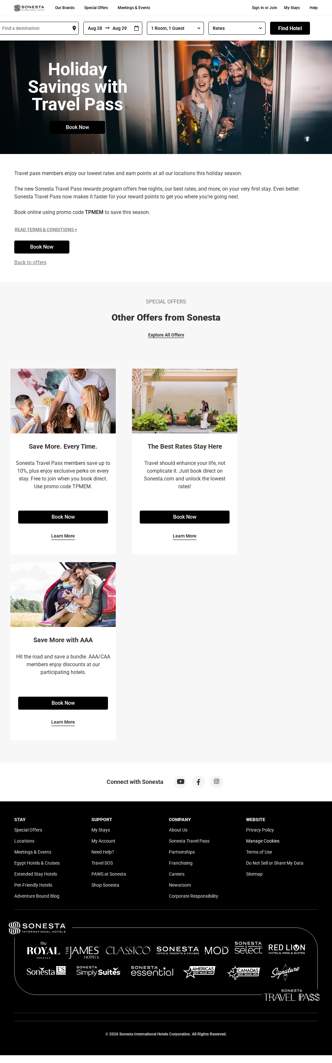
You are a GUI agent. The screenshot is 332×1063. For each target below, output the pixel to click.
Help (314, 8)
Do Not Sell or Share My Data (274, 863)
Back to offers (30, 262)
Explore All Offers (166, 334)
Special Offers (96, 8)
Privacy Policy (260, 830)
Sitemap (254, 874)
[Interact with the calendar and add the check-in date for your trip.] (136, 28)
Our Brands (65, 8)
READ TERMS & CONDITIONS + (46, 229)
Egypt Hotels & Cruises (37, 863)
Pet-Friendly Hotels (33, 885)
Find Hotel (290, 28)
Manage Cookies (262, 841)
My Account (103, 841)
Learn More (63, 535)
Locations (24, 841)
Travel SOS (102, 863)
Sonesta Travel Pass (189, 841)
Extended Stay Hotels (35, 874)
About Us (178, 830)
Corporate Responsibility (193, 896)
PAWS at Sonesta (108, 874)
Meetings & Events (134, 8)
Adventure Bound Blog (36, 896)
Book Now (77, 127)
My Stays (292, 8)
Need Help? (102, 852)
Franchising (181, 863)
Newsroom (180, 885)
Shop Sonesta (105, 885)
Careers (176, 874)
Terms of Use (259, 852)
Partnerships (182, 852)
